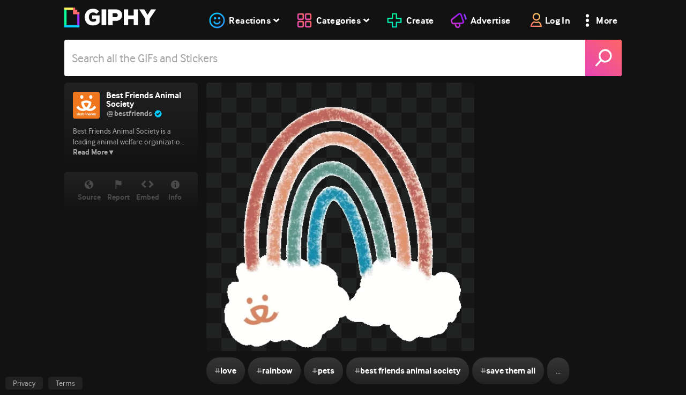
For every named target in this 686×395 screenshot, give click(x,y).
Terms (65, 383)
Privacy (24, 383)
